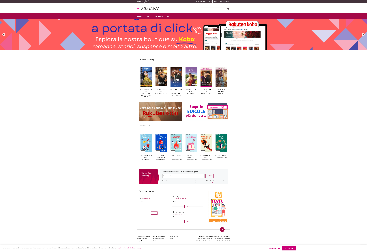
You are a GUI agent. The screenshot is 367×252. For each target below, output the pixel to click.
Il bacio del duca (179, 212)
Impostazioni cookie (274, 248)
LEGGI (154, 213)
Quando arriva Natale (148, 197)
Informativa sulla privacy (210, 182)
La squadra (140, 241)
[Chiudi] (364, 248)
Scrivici (171, 238)
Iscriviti (209, 176)
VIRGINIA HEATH (180, 214)
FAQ (168, 16)
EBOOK (139, 16)
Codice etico (156, 241)
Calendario (159, 16)
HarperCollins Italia (142, 238)
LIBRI (148, 16)
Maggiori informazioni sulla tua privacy (129, 248)
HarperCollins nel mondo (143, 236)
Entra (210, 1)
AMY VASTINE (145, 199)
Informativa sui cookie (158, 238)
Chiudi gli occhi (178, 197)
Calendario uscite (173, 236)
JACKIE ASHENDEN (180, 199)
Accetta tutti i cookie (289, 248)
